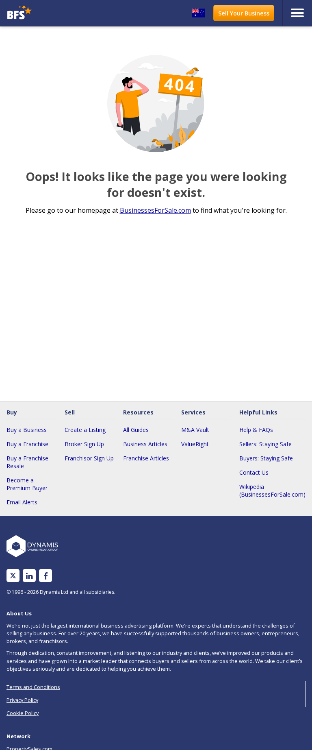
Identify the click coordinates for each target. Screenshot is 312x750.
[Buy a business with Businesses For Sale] (42, 13)
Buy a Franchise (27, 444)
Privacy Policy (22, 700)
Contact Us (254, 472)
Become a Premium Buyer (27, 484)
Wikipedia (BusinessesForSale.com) (272, 490)
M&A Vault (195, 430)
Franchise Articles (146, 458)
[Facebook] (45, 575)
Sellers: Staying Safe (265, 444)
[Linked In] (29, 575)
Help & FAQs (256, 430)
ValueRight (195, 444)
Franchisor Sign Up (89, 458)
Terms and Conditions (33, 687)
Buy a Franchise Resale (27, 462)
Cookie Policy (22, 713)
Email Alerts (21, 502)
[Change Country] (198, 13)
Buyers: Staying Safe (266, 458)
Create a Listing (85, 430)
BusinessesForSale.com (155, 210)
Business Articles (145, 444)
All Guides (136, 430)
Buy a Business (26, 430)
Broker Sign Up (84, 444)
